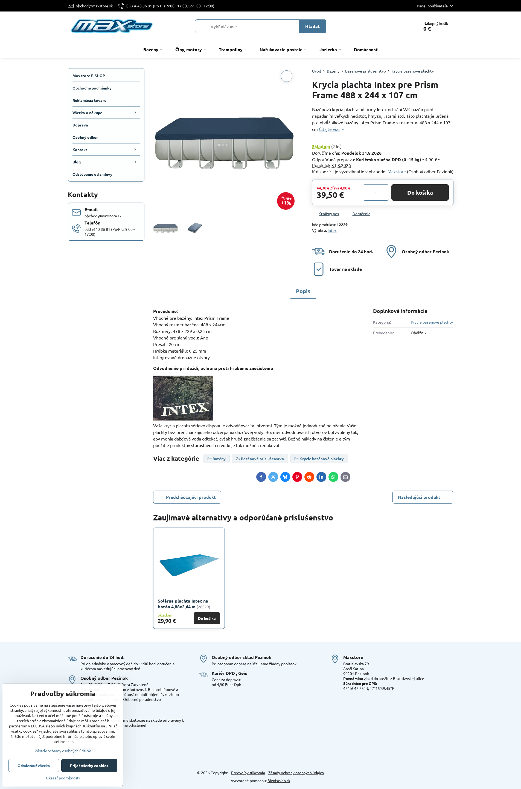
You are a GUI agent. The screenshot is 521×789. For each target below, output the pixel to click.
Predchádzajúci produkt (191, 497)
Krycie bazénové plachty (432, 321)
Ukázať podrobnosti (63, 777)
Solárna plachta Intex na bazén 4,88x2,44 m (183, 603)
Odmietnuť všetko (34, 765)
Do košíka (420, 192)
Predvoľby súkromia (248, 772)
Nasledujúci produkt (419, 497)
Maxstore (397, 171)
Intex (332, 230)
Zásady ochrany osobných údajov (296, 772)
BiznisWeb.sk (278, 780)
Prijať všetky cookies (89, 765)
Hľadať (312, 26)
